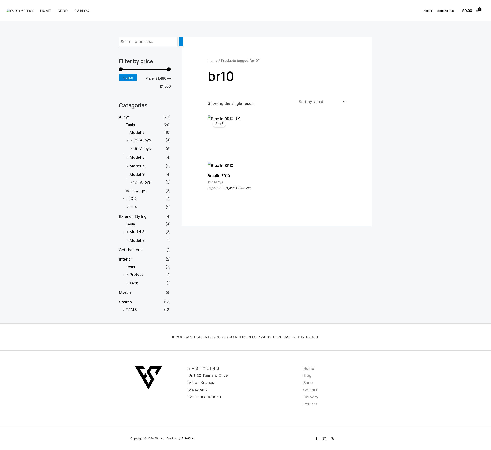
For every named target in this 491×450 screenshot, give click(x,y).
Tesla (130, 124)
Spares (125, 302)
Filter (128, 77)
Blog (307, 375)
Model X (137, 166)
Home (45, 11)
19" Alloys (142, 148)
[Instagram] (324, 438)
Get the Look (131, 250)
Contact (310, 390)
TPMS (131, 309)
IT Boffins (187, 438)
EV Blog (81, 11)
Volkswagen (136, 191)
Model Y (137, 174)
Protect (136, 274)
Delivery (310, 397)
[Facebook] (316, 438)
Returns (310, 404)
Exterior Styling (133, 216)
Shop (63, 11)
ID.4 (133, 207)
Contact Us (445, 10)
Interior (125, 259)
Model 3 (137, 132)
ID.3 (133, 198)
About (428, 10)
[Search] (181, 41)
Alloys (124, 117)
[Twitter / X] (333, 438)
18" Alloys (142, 140)
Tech (133, 283)
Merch (125, 292)
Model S (137, 157)
